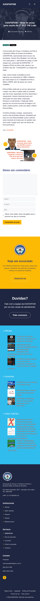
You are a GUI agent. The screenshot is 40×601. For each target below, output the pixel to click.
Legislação (17, 591)
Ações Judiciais (9, 511)
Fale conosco (20, 315)
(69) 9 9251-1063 (8, 571)
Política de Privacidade (29, 591)
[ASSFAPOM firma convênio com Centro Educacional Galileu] (11, 393)
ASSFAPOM (9, 4)
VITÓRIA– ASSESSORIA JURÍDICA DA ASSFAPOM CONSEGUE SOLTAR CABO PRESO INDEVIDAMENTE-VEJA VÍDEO (22, 445)
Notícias (29, 31)
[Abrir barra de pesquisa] (29, 4)
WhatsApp (5, 45)
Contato (6, 556)
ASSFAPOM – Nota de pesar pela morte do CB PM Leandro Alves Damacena (24, 144)
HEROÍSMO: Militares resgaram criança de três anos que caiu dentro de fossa (15, 155)
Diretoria (7, 514)
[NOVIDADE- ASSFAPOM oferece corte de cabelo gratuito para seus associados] (11, 401)
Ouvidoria (7, 548)
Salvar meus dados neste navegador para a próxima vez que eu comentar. (20, 215)
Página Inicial (8, 591)
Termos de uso (15, 594)
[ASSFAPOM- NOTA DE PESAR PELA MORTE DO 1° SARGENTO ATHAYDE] (11, 339)
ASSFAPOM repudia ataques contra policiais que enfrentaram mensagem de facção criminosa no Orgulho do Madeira (22, 363)
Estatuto (7, 518)
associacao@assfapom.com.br (12, 563)
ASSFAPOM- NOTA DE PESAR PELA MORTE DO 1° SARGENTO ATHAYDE (27, 339)
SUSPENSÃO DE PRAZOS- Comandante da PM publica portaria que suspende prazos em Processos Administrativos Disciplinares (22, 433)
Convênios (8, 540)
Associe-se (20, 278)
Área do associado (10, 537)
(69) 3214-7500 (7, 567)
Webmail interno (9, 521)
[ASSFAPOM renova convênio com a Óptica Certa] (11, 385)
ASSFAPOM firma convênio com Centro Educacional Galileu (26, 393)
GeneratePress (29, 597)
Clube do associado (10, 544)
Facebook (6, 559)
